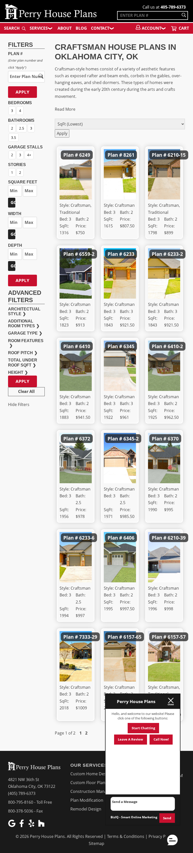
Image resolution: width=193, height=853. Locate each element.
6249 (84, 154)
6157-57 (177, 636)
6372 (84, 438)
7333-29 (88, 636)
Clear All (26, 391)
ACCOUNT (151, 28)
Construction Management (95, 791)
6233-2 (175, 254)
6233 (128, 254)
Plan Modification (86, 800)
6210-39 (177, 537)
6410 (84, 346)
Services (39, 28)
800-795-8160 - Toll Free (30, 802)
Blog (81, 28)
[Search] (183, 15)
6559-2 (86, 254)
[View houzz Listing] (41, 825)
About (65, 28)
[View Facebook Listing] (22, 825)
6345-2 (131, 438)
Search (12, 28)
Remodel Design (85, 809)
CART (183, 28)
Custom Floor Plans (88, 782)
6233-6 (86, 537)
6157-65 (132, 636)
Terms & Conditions (125, 836)
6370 (173, 438)
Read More (65, 109)
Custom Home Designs (92, 774)
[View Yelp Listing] (32, 825)
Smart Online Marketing (139, 817)
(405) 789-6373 (21, 793)
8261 (128, 154)
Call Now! (161, 739)
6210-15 (177, 154)
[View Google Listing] (12, 825)
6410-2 (175, 346)
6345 (128, 346)
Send (167, 818)
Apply (22, 92)
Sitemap (96, 843)
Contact (100, 28)
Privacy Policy (161, 836)
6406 (128, 537)
